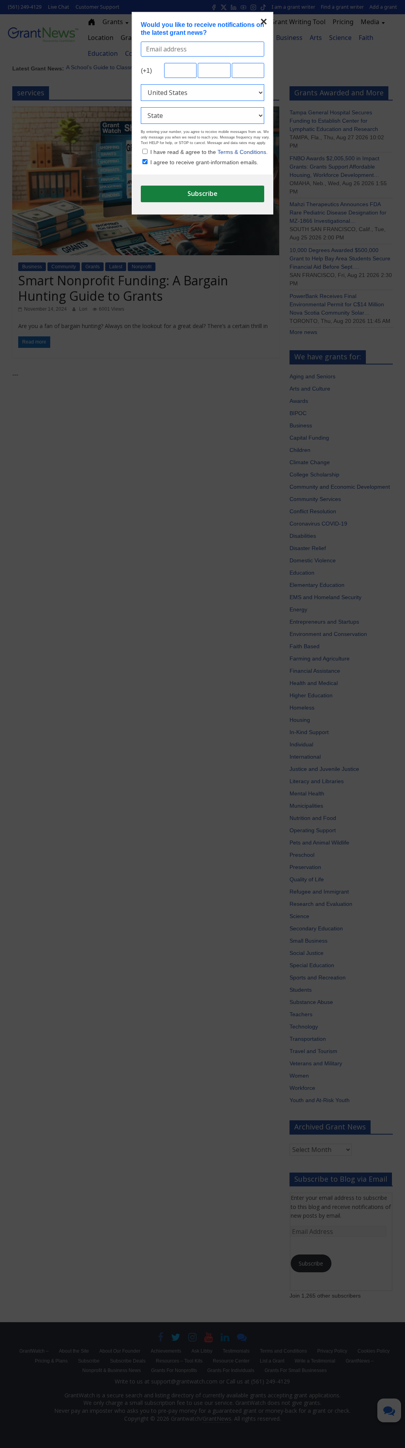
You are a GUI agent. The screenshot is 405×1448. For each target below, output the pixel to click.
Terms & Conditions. (243, 152)
